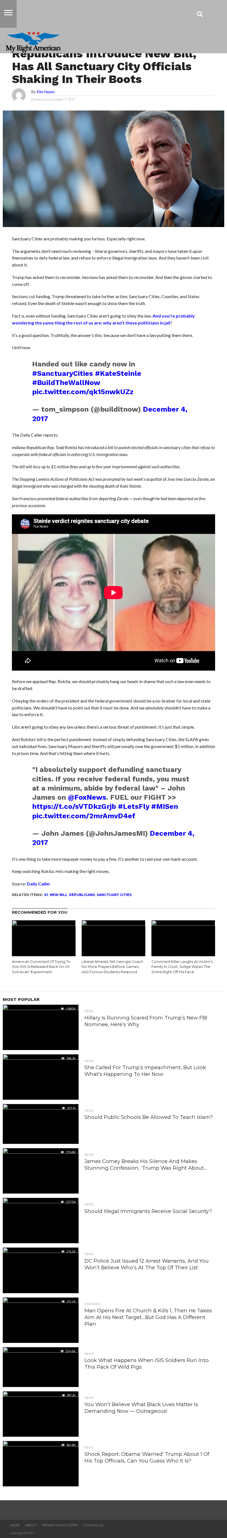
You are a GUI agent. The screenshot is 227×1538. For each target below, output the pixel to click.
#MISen (164, 806)
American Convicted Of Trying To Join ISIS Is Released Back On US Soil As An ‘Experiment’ (41, 967)
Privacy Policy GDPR (60, 1525)
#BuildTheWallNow (66, 382)
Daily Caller (38, 883)
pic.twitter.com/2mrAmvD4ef (83, 816)
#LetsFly (133, 806)
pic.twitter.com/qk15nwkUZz (82, 391)
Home (14, 1525)
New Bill (59, 895)
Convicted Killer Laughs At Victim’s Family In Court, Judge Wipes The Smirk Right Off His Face (182, 967)
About (31, 1525)
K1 (46, 895)
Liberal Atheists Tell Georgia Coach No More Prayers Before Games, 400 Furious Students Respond (112, 967)
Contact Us (93, 1525)
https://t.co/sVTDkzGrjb (74, 806)
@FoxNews (87, 797)
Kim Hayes (46, 91)
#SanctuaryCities (62, 373)
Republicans (82, 895)
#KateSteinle (118, 373)
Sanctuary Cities (114, 895)
